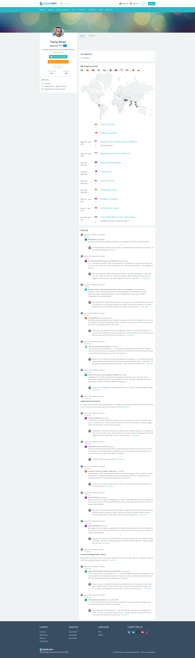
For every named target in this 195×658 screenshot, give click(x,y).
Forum (101, 10)
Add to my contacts (59, 62)
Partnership (44, 641)
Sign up (151, 3)
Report (59, 67)
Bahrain (42, 10)
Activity (92, 35)
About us (43, 638)
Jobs (73, 10)
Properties (81, 10)
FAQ (99, 632)
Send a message (59, 57)
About (82, 35)
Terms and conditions (148, 652)
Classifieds (91, 10)
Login (143, 3)
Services (51, 10)
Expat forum (73, 632)
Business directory (63, 10)
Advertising (43, 635)
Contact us (43, 632)
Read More (112, 250)
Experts (100, 635)
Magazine (125, 3)
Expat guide (73, 635)
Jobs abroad (73, 638)
